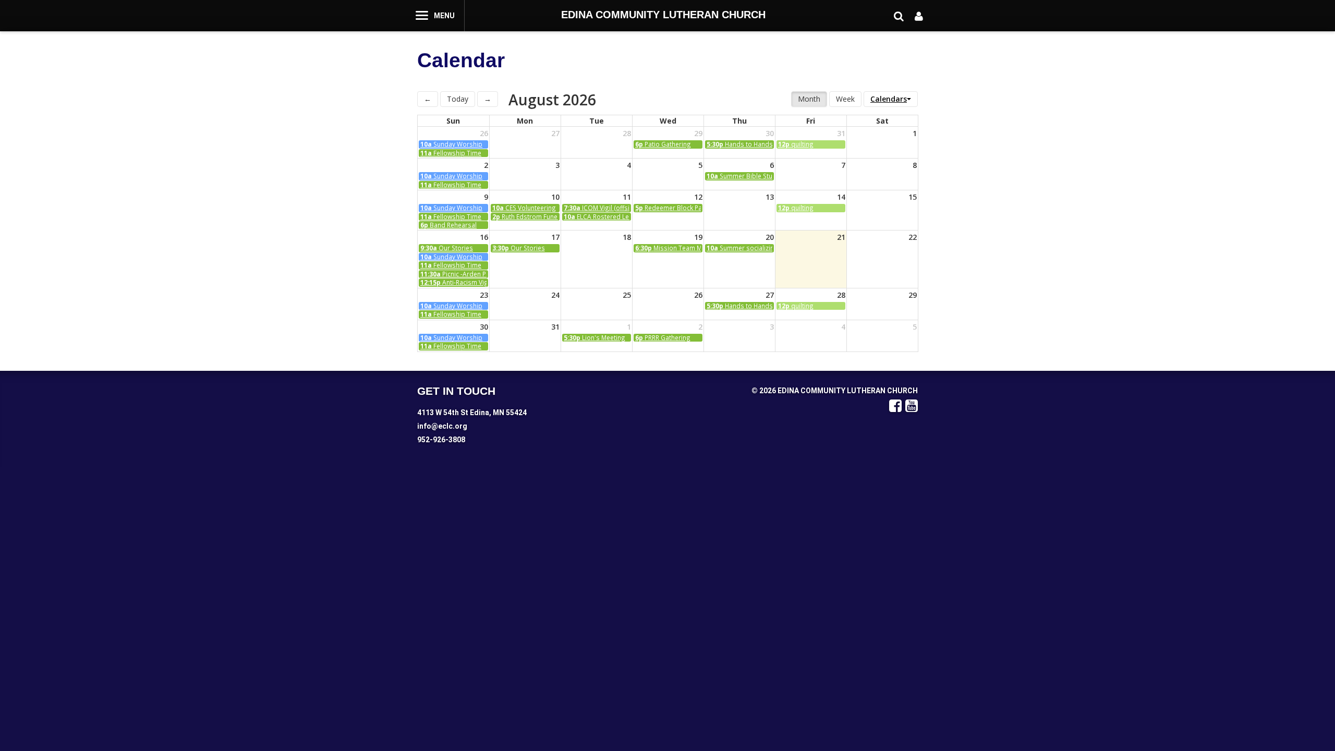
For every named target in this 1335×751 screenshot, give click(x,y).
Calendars (888, 99)
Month (809, 99)
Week (845, 99)
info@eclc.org (442, 426)
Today (457, 99)
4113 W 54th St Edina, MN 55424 (472, 412)
